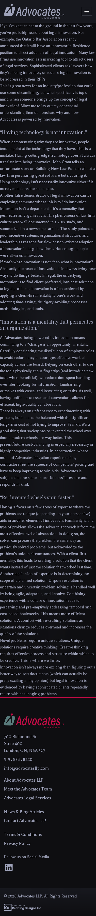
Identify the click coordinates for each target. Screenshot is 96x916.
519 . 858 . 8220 (18, 759)
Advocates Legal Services (27, 797)
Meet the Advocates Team (28, 789)
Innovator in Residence (70, 46)
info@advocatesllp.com (26, 768)
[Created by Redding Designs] (48, 907)
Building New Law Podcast (58, 169)
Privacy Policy (17, 843)
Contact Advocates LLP (25, 820)
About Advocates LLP (23, 780)
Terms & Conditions (23, 834)
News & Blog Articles (24, 811)
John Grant (61, 162)
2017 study (66, 222)
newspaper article (43, 229)
